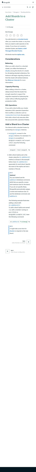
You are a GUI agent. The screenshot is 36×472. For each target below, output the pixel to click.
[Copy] (29, 150)
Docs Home (8, 12)
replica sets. (21, 54)
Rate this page (9, 32)
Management (16, 12)
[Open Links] (33, 2)
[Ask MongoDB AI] (30, 7)
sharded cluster (23, 39)
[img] (6, 35)
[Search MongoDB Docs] (27, 7)
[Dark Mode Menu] (33, 7)
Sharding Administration (27, 12)
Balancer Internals (14, 80)
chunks (7, 71)
